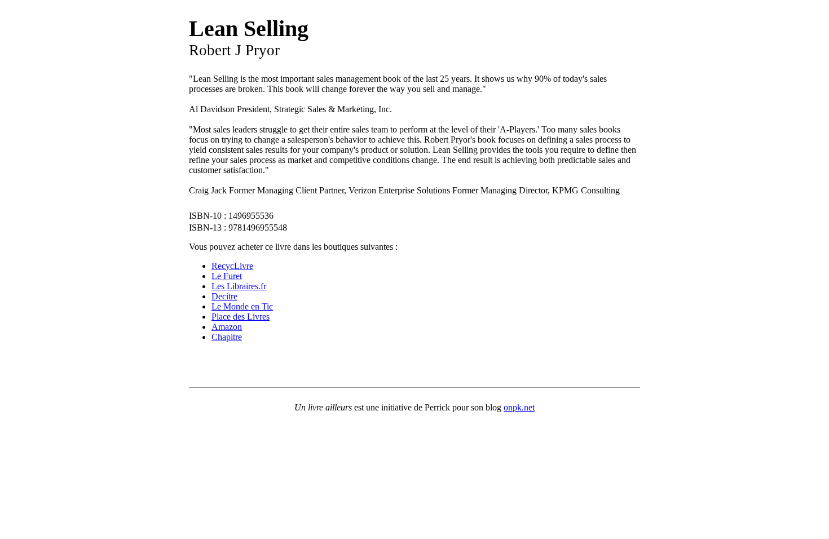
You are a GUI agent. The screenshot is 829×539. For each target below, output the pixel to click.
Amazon (226, 327)
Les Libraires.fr (238, 286)
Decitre (224, 296)
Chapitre (226, 337)
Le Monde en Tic (242, 306)
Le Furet (226, 276)
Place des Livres (240, 316)
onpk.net (519, 407)
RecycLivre (232, 266)
